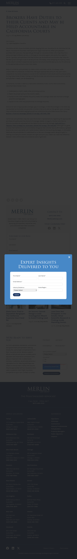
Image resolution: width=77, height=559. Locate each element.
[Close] (69, 257)
